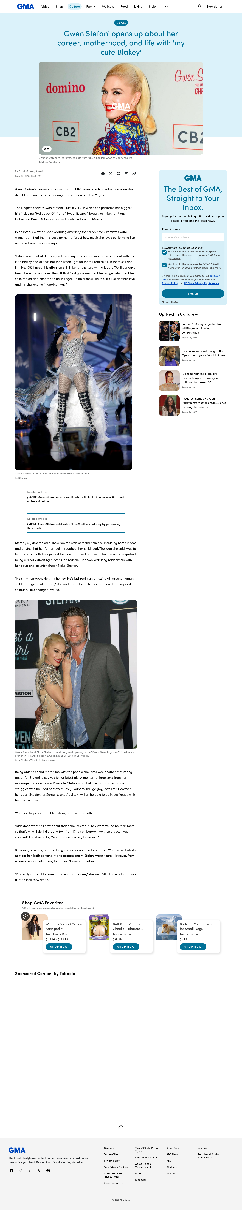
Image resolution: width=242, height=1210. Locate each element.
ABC (169, 1160)
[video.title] (121, 108)
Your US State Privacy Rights (147, 1149)
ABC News (172, 1154)
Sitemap (202, 1147)
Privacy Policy (170, 283)
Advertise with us (113, 1183)
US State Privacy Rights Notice (201, 283)
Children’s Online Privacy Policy (113, 1174)
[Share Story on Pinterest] (118, 173)
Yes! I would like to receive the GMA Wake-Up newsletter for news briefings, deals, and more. (194, 266)
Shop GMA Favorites (42, 902)
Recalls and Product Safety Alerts (209, 1155)
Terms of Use (111, 1154)
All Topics (172, 1173)
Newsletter (215, 6)
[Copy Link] (134, 173)
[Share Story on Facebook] (103, 173)
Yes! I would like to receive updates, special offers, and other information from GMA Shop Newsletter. (194, 255)
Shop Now (59, 946)
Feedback (140, 1179)
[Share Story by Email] (126, 173)
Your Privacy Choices (116, 1167)
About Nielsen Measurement (143, 1165)
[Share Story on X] (111, 173)
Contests (109, 1147)
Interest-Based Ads (146, 1157)
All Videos (172, 1167)
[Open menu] (165, 6)
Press (138, 1173)
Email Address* (172, 229)
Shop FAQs (173, 1147)
